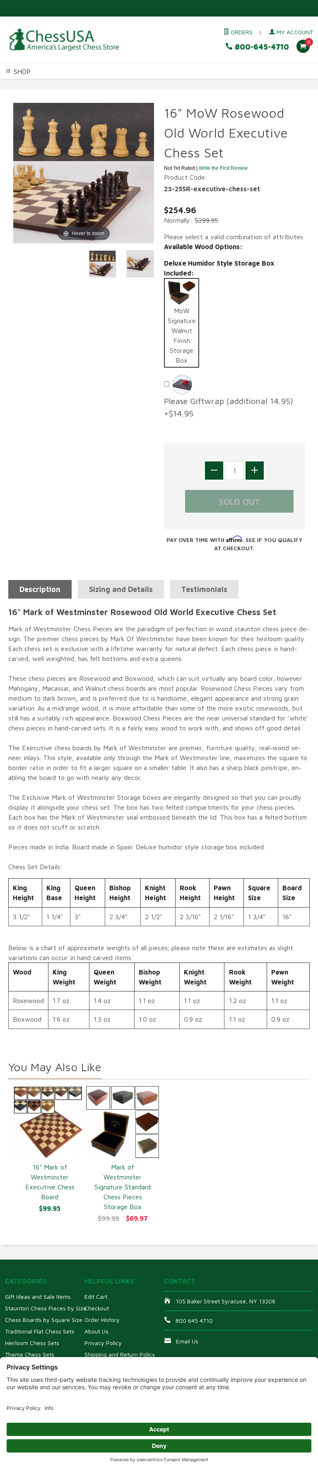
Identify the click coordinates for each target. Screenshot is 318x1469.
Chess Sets (16, 84)
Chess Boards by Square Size (43, 1319)
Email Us (187, 1341)
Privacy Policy (103, 1342)
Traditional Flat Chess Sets (40, 1331)
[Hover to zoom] (83, 172)
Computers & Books (254, 84)
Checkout (96, 1308)
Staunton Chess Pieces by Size (46, 1308)
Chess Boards (142, 84)
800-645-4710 (261, 47)
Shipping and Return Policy (119, 1354)
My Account (294, 32)
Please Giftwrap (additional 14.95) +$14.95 (231, 407)
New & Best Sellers (107, 94)
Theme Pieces (102, 84)
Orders (241, 32)
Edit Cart (95, 1296)
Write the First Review (223, 168)
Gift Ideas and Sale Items (38, 1296)
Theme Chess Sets (29, 1354)
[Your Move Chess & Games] (63, 39)
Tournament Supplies (193, 84)
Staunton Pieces (56, 84)
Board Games (58, 94)
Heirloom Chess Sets (32, 1342)
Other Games (19, 94)
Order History (102, 1319)
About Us (96, 1331)
